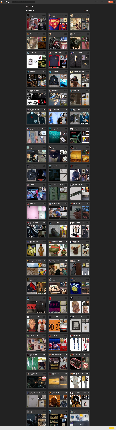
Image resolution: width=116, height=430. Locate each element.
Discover (102, 1)
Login (111, 1)
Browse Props (96, 1)
